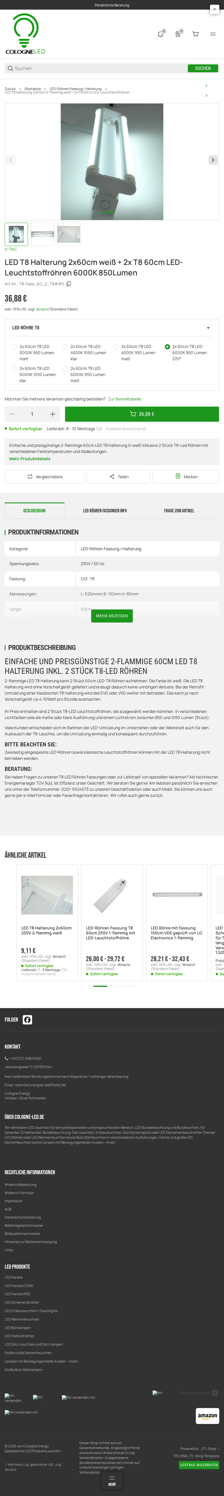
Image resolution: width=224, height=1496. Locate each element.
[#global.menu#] (212, 34)
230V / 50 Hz (92, 563)
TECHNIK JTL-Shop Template (196, 1456)
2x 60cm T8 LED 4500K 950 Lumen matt (138, 352)
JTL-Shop (208, 1448)
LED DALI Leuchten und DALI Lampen (34, 1344)
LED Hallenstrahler (19, 1335)
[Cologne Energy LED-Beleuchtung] (26, 33)
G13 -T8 (87, 578)
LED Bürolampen (18, 1327)
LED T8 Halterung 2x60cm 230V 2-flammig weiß (46, 931)
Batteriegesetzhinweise (24, 1225)
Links (9, 1249)
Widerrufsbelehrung (20, 1184)
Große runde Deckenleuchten (28, 1352)
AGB (8, 1209)
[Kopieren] (68, 283)
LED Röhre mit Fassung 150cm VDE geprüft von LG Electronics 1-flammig (176, 933)
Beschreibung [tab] (34, 511)
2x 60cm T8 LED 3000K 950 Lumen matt (37, 352)
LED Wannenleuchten (22, 1319)
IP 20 (85, 624)
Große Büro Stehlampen (23, 1369)
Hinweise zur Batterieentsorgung (31, 1241)
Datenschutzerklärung (23, 1217)
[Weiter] (213, 160)
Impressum (13, 1200)
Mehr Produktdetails (29, 458)
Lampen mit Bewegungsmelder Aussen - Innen (41, 1361)
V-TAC (11, 249)
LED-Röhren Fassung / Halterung (76, 89)
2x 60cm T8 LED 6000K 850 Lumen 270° (189, 352)
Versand (42, 309)
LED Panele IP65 (17, 1293)
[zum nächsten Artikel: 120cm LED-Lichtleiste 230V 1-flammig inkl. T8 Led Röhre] (206, 96)
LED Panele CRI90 (19, 1285)
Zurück (10, 89)
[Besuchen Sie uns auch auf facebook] (27, 1019)
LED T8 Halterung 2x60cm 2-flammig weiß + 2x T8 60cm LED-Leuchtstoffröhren (67, 92)
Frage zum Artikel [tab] (179, 511)
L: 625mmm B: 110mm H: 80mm (110, 594)
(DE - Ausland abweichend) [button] (121, 428)
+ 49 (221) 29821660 (25, 1058)
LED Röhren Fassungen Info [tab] (105, 511)
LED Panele (13, 1277)
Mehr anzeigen (112, 615)
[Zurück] (10, 160)
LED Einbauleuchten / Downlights (31, 1310)
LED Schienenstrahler (22, 1302)
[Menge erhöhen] (53, 414)
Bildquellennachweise (22, 1233)
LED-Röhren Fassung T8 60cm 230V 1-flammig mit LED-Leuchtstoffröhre (110, 933)
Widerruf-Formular (19, 1192)
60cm (86, 609)
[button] (112, 327)
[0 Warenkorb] (195, 34)
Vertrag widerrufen (199, 1465)
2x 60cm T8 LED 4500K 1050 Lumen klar (88, 352)
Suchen (203, 68)
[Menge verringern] (12, 414)
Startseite (32, 89)
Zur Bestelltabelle (124, 399)
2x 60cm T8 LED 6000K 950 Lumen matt (88, 374)
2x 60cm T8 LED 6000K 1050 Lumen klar (38, 374)
